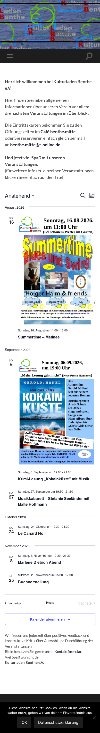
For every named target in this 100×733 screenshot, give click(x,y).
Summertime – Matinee (39, 337)
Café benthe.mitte (58, 131)
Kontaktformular (68, 651)
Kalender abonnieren (47, 619)
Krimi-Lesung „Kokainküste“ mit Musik (53, 479)
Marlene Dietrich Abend (39, 562)
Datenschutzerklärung (58, 722)
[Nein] (94, 717)
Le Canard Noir (32, 533)
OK (24, 722)
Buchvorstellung (33, 582)
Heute (50, 602)
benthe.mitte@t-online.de (35, 144)
